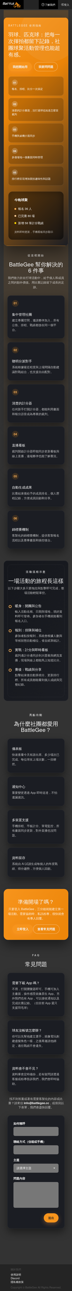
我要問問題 (46, 66)
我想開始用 (20, 66)
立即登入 (23, 929)
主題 (16, 1160)
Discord (15, 1278)
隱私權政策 (17, 1282)
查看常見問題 (46, 929)
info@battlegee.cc (36, 1103)
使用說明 (16, 1274)
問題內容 (19, 1178)
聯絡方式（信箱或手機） (29, 1142)
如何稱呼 (19, 1123)
